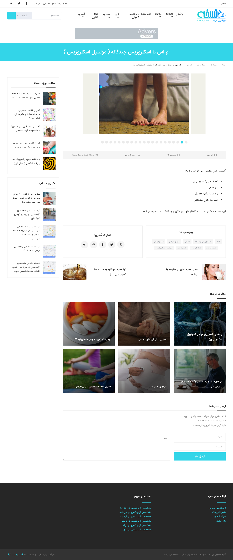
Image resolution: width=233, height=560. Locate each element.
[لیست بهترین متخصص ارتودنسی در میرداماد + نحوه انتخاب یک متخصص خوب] (49, 267)
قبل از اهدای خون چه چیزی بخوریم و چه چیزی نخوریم (26, 145)
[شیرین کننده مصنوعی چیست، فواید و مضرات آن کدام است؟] (49, 114)
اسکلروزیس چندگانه (203, 241)
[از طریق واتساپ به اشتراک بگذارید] (121, 244)
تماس (223, 3)
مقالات (214, 65)
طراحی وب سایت (45, 555)
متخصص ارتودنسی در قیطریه (135, 517)
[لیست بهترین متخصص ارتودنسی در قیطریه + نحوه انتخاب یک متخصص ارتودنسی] (49, 231)
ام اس (189, 65)
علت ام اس (196, 248)
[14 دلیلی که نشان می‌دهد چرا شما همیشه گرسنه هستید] (49, 131)
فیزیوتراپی (181, 248)
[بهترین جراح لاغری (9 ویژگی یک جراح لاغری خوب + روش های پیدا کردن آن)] (49, 198)
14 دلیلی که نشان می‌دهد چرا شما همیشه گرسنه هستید (25, 128)
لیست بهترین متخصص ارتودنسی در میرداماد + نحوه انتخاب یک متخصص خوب (26, 267)
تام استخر (221, 521)
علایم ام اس (211, 248)
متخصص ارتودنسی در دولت (136, 525)
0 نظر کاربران (131, 155)
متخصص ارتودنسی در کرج (137, 530)
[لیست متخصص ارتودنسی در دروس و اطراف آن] (49, 251)
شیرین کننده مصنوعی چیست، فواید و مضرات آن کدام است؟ (27, 114)
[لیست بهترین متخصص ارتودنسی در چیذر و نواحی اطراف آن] (49, 214)
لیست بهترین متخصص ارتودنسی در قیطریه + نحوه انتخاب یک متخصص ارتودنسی (26, 233)
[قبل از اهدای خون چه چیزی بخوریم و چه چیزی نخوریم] (49, 147)
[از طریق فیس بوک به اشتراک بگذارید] (102, 244)
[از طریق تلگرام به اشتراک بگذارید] (84, 244)
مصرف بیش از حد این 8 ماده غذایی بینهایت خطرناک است (26, 96)
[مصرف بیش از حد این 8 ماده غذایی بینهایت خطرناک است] (49, 98)
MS (218, 241)
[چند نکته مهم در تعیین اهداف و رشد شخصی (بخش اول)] (49, 163)
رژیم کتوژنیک (219, 512)
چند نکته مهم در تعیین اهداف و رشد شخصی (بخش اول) (26, 161)
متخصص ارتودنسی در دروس (136, 521)
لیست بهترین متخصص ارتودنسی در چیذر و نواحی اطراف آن (27, 214)
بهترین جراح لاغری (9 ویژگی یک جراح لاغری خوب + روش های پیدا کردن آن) (26, 198)
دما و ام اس (158, 241)
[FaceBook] (26, 3)
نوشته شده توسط (83, 155)
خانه (224, 65)
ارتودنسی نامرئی (217, 508)
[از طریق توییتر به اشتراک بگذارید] (111, 244)
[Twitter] (19, 3)
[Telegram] (11, 3)
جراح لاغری (220, 517)
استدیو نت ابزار (15, 555)
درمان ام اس (174, 241)
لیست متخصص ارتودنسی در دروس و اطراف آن (25, 249)
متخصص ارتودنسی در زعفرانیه (135, 508)
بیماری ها (201, 65)
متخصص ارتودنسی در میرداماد (135, 512)
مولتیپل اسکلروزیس (164, 248)
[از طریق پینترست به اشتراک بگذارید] (93, 244)
